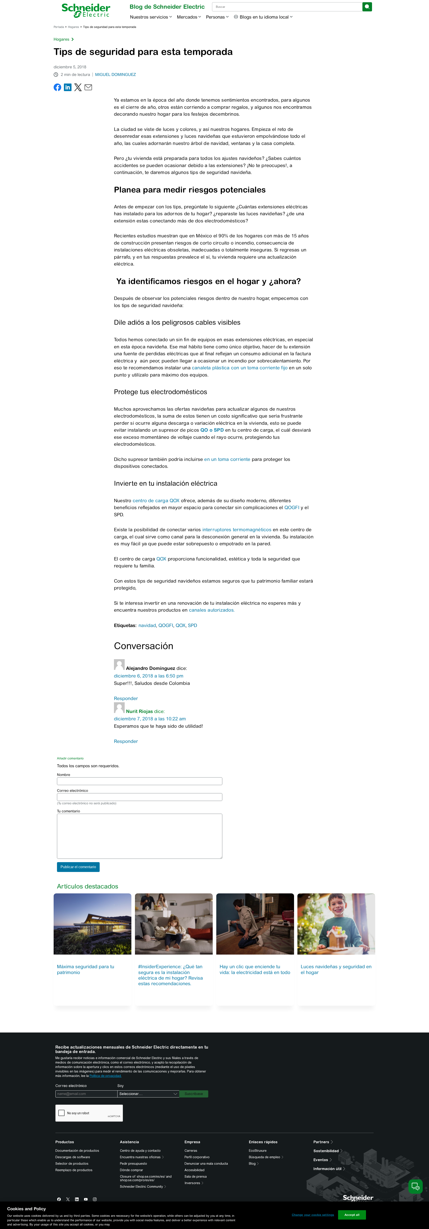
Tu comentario (68, 811)
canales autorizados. (212, 610)
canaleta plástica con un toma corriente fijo (240, 367)
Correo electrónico (72, 790)
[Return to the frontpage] (86, 11)
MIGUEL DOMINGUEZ (115, 75)
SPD (192, 625)
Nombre (63, 775)
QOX (161, 559)
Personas (215, 16)
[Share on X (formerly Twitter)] (78, 88)
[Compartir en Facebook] (57, 88)
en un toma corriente (227, 459)
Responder (126, 698)
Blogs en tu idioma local (264, 16)
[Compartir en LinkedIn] (68, 88)
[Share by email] (88, 88)
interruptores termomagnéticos (236, 529)
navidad (147, 625)
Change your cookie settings (313, 1214)
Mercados (187, 16)
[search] (367, 6)
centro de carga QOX (157, 500)
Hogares (73, 27)
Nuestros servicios (149, 16)
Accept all (352, 1214)
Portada (59, 27)
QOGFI (291, 507)
